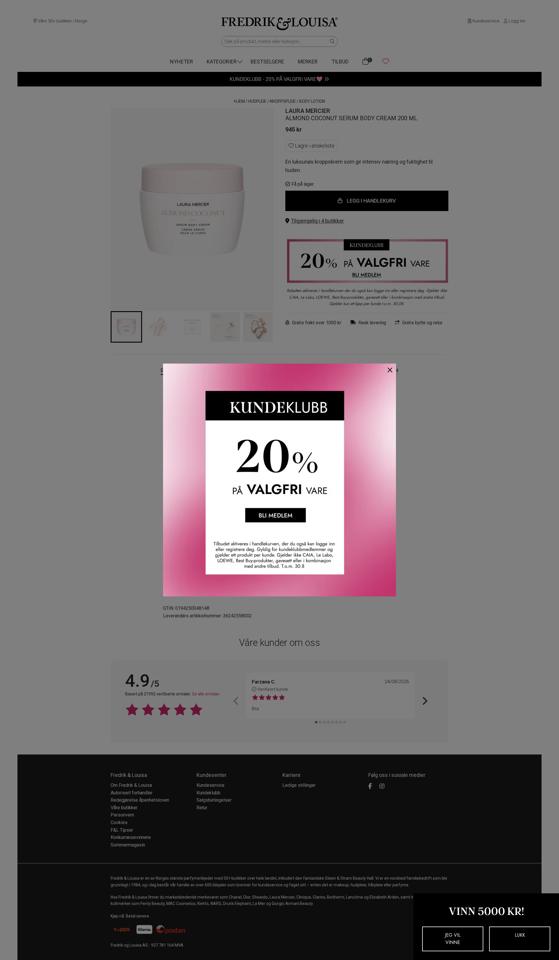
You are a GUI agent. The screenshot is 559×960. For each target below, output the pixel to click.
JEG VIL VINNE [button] (453, 939)
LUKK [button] (520, 935)
